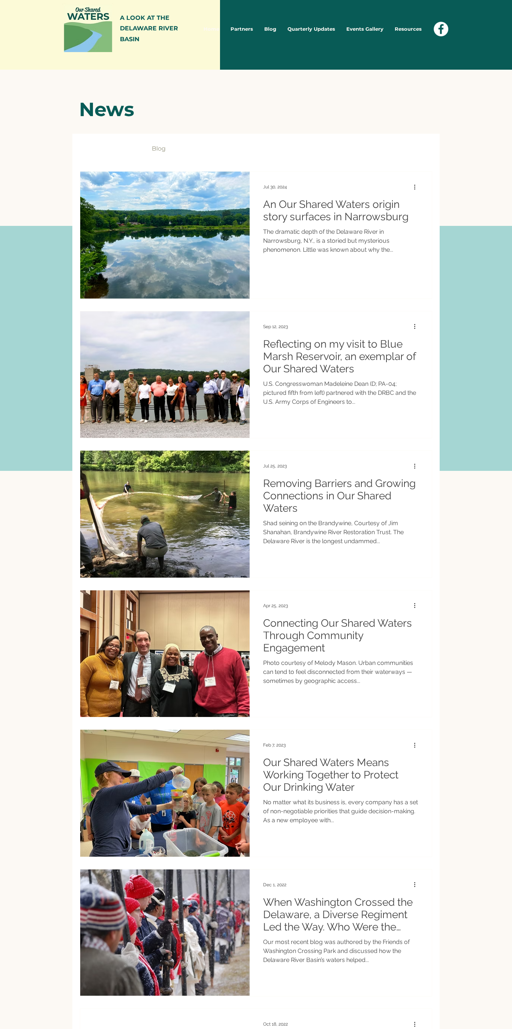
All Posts (92, 148)
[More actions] (417, 186)
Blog (159, 148)
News (128, 148)
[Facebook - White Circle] (441, 29)
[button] (422, 150)
